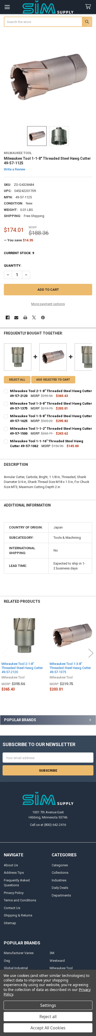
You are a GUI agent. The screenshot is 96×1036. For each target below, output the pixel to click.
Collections (60, 873)
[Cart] (89, 7)
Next (91, 653)
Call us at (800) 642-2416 (48, 825)
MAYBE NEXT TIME (72, 1028)
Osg (7, 961)
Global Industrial (16, 968)
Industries (59, 880)
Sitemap (10, 923)
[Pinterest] (43, 317)
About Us (11, 865)
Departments (61, 895)
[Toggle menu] (7, 7)
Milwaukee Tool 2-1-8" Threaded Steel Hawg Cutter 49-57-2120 (22, 668)
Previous (5, 653)
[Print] (25, 317)
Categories (60, 865)
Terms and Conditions (20, 900)
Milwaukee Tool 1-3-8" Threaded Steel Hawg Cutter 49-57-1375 (70, 668)
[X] (34, 317)
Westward (57, 961)
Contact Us (12, 908)
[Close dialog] (93, 972)
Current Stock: (19, 253)
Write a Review (14, 169)
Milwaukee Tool (61, 968)
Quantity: (13, 265)
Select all (17, 379)
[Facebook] (7, 317)
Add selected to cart (53, 379)
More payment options (48, 304)
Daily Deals (60, 888)
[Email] (16, 317)
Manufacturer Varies (19, 953)
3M (52, 953)
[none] (48, 77)
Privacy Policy (14, 893)
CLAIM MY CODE (72, 1021)
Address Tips (14, 873)
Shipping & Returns (18, 915)
